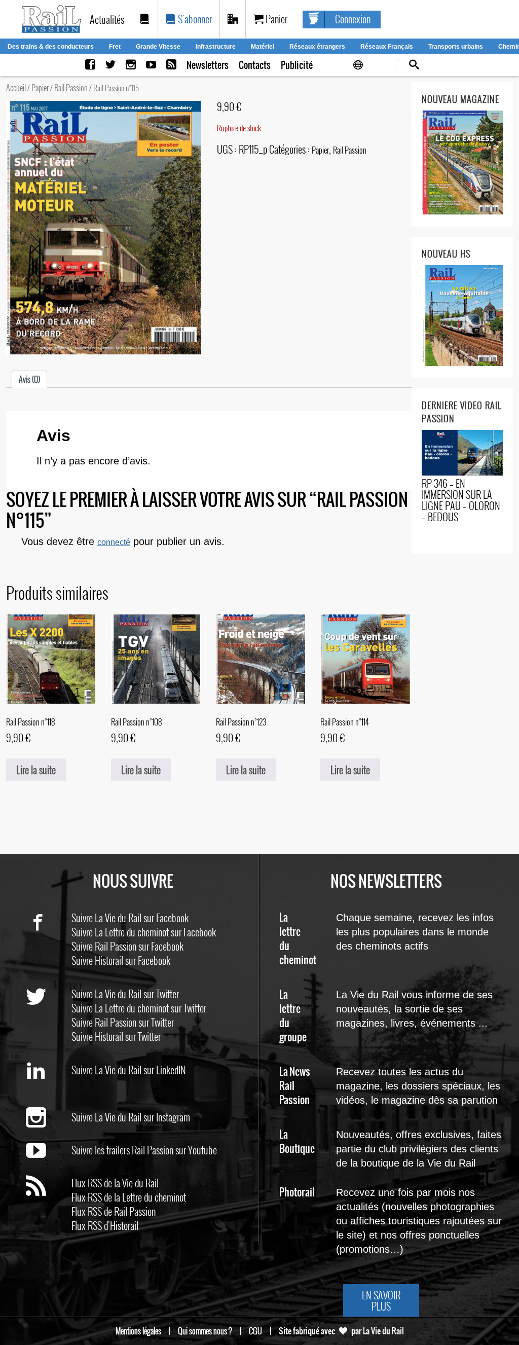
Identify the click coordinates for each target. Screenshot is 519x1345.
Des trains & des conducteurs (51, 46)
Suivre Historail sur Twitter (116, 1036)
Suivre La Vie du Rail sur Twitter (125, 993)
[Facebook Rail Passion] (90, 65)
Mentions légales (138, 1331)
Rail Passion (71, 88)
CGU (255, 1331)
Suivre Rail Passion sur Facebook (127, 946)
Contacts (255, 65)
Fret (115, 46)
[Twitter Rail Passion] (110, 65)
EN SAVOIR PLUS (381, 1300)
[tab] (29, 379)
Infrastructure (216, 46)
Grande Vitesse (158, 46)
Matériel (262, 46)
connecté (113, 542)
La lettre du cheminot (297, 939)
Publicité (297, 65)
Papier (40, 88)
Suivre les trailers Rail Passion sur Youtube (144, 1149)
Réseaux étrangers (317, 46)
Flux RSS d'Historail (104, 1225)
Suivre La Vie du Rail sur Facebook (130, 917)
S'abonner (194, 18)
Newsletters (208, 65)
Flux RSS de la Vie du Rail (115, 1182)
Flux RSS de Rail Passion (113, 1211)
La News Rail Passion (294, 1086)
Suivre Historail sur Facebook (120, 960)
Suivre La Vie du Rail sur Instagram (130, 1116)
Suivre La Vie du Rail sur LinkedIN (128, 1069)
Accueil (16, 88)
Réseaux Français (386, 46)
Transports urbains (455, 46)
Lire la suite (36, 769)
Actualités (107, 19)
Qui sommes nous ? (205, 1331)
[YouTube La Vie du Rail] (151, 65)
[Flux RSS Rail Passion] (171, 65)
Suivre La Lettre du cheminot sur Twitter (138, 1007)
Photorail (297, 1192)
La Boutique (297, 1142)
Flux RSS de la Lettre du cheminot (128, 1197)
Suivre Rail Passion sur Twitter (122, 1022)
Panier (275, 18)
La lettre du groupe (293, 1016)
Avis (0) (29, 379)
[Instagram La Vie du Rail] (131, 65)
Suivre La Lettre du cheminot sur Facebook (143, 931)
